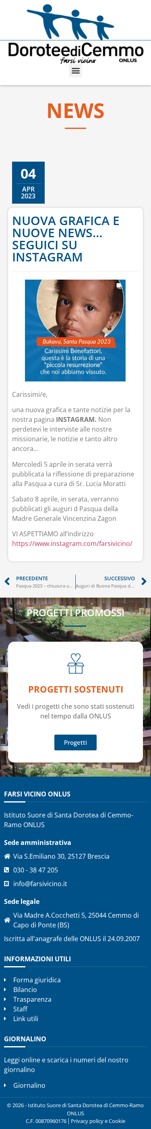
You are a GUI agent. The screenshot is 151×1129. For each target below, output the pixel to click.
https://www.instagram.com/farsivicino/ (72, 543)
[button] (75, 70)
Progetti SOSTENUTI (75, 689)
